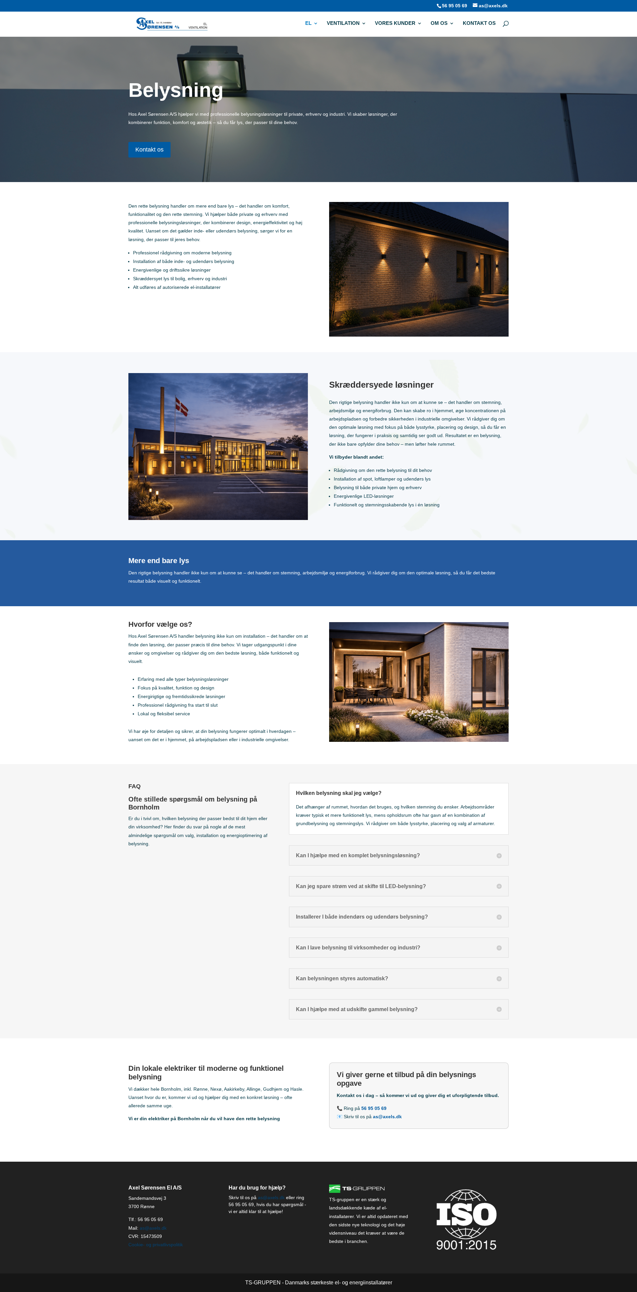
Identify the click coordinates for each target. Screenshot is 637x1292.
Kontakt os (479, 23)
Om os (439, 23)
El (308, 23)
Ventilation (343, 23)
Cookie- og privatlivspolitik (155, 1244)
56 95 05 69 (454, 5)
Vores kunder (395, 23)
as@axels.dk (153, 1228)
